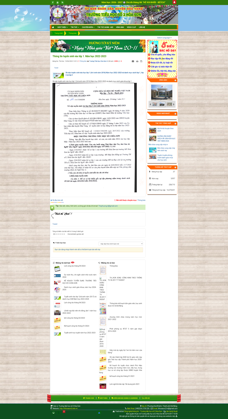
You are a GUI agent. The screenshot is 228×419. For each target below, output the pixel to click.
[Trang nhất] (53, 27)
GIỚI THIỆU (103, 398)
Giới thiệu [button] (61, 27)
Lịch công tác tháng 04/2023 (74, 303)
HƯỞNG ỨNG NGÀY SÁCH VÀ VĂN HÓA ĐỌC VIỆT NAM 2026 (166, 138)
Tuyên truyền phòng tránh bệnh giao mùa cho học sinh (165, 157)
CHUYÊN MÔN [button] (87, 27)
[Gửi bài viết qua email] (133, 61)
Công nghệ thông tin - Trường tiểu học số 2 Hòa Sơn (143, 411)
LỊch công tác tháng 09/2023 (75, 266)
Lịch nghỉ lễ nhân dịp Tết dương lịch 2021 (125, 384)
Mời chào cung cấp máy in (158, 144)
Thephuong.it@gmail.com (108, 206)
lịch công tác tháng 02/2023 (74, 318)
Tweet (56, 68)
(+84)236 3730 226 (142, 408)
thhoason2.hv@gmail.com (168, 408)
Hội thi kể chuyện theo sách (165, 129)
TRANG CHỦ (89, 398)
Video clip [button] (131, 27)
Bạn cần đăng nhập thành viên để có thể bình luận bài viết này (77, 249)
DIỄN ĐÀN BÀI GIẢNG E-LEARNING (126, 398)
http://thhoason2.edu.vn (68, 408)
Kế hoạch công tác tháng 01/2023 (76, 326)
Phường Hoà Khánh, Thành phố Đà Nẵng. (162, 406)
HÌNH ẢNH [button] (120, 27)
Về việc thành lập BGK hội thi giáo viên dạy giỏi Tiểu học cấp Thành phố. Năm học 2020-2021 (125, 359)
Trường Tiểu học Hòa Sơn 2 (98, 61)
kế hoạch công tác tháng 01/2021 (122, 376)
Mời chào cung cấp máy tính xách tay (166, 149)
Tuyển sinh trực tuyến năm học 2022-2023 (79, 333)
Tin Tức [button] (74, 27)
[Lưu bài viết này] (141, 61)
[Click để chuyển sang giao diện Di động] (58, 412)
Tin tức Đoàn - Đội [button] (105, 27)
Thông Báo (114, 266)
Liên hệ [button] (142, 27)
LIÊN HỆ (147, 398)
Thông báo (83, 61)
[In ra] (137, 61)
